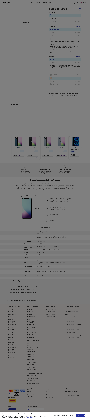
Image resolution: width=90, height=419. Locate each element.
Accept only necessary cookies (68, 415)
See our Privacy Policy (30, 417)
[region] (45, 415)
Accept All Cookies (81, 415)
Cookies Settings (56, 415)
